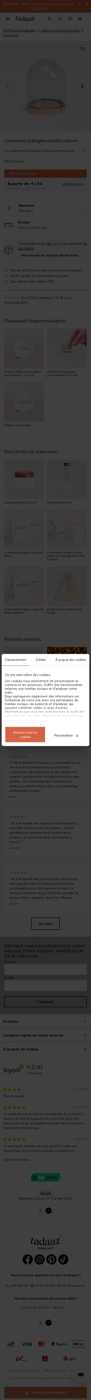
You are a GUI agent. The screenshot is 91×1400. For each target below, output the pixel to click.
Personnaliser (63, 735)
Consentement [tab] (15, 660)
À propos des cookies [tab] (70, 660)
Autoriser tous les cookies (25, 734)
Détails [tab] (41, 660)
